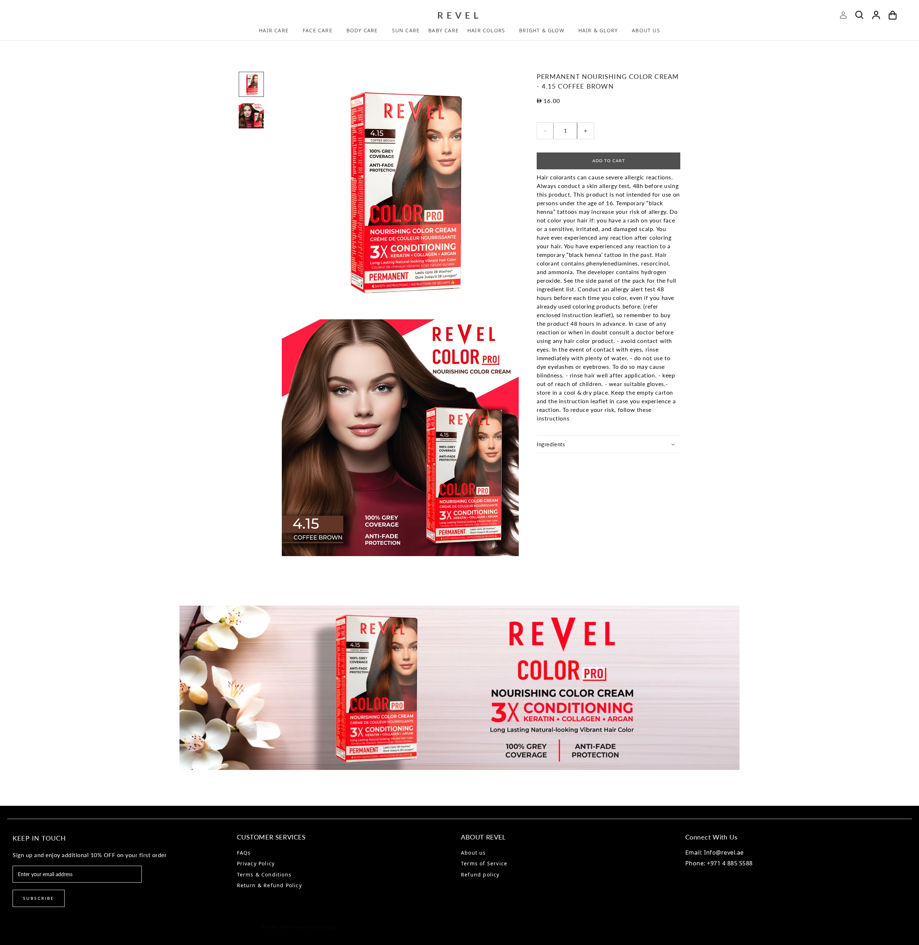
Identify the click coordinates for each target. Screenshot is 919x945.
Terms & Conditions (264, 874)
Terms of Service (484, 863)
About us (473, 852)
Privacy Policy (256, 863)
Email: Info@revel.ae (714, 852)
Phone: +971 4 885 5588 (719, 863)
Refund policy (480, 874)
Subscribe (38, 898)
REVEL (285, 927)
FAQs (244, 852)
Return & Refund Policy (269, 885)
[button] (276, 32)
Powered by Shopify (314, 927)
